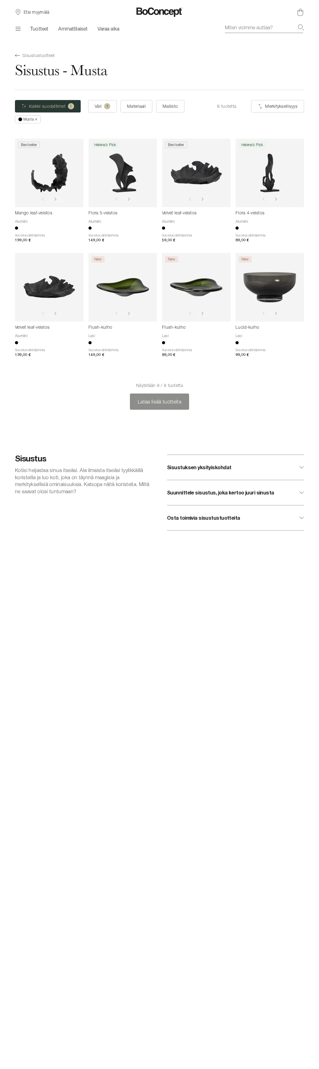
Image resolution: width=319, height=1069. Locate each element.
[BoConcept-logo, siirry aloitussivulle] (159, 12)
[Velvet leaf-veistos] (196, 173)
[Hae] (301, 27)
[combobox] (264, 27)
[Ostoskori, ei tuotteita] (300, 12)
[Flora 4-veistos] (270, 173)
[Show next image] (55, 199)
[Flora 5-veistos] (122, 173)
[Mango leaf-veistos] (49, 173)
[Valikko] (17, 29)
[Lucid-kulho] (270, 287)
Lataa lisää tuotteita (159, 401)
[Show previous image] (43, 199)
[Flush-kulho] (122, 287)
